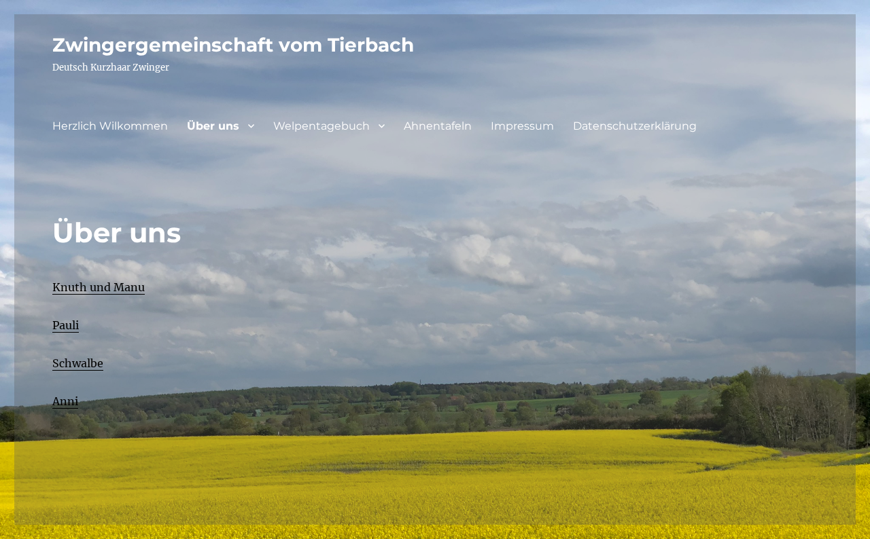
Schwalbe (77, 363)
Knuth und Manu (98, 287)
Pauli (65, 325)
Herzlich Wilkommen (110, 125)
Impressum (522, 125)
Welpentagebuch (321, 125)
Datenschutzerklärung (635, 125)
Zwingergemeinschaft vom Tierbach (233, 44)
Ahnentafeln (438, 125)
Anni (65, 401)
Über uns (213, 125)
